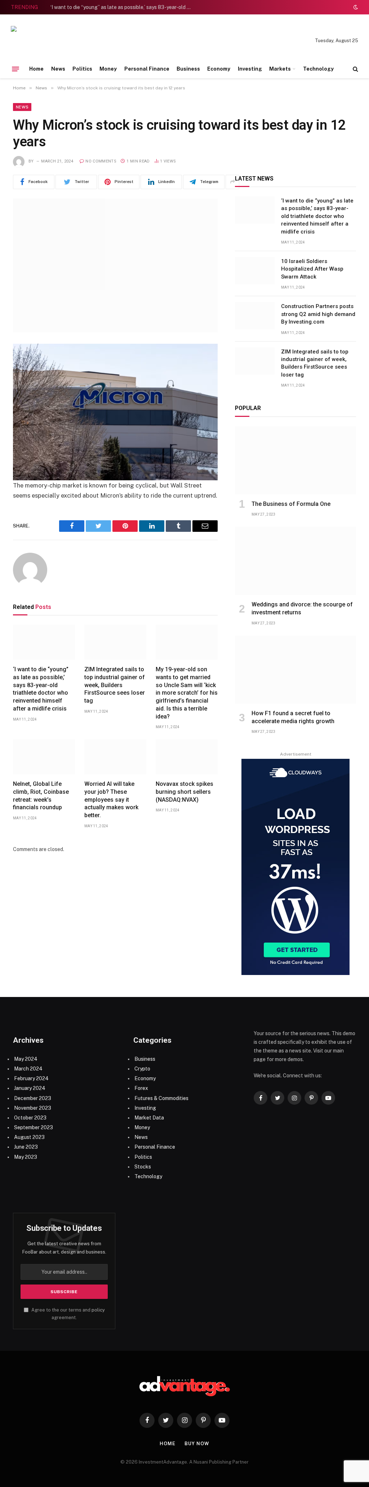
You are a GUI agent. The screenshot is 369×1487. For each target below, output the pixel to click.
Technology (318, 69)
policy (98, 1310)
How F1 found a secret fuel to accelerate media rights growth (293, 717)
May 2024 (25, 1059)
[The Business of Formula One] (295, 460)
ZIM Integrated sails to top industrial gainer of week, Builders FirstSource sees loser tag (114, 685)
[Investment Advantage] (61, 40)
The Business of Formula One (291, 503)
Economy (218, 69)
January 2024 (29, 1088)
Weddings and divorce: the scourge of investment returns (302, 608)
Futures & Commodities (161, 1098)
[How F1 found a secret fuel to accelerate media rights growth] (295, 670)
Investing (250, 69)
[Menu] (15, 69)
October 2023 (30, 1118)
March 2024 (28, 1069)
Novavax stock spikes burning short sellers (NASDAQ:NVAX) (184, 791)
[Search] (354, 69)
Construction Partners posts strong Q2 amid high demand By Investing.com (318, 314)
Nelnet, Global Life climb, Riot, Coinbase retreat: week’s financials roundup (41, 795)
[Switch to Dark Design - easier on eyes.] (355, 7)
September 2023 (33, 1127)
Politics (82, 69)
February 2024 (31, 1078)
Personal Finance (146, 69)
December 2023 (32, 1098)
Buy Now (196, 1443)
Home (36, 69)
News (58, 69)
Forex (141, 1088)
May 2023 (25, 1157)
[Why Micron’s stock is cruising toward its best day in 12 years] (115, 265)
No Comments (100, 161)
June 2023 (26, 1147)
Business (188, 69)
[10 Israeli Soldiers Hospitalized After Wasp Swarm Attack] (255, 270)
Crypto (142, 1069)
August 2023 (29, 1137)
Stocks (142, 1167)
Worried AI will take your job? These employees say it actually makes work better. (111, 799)
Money (108, 69)
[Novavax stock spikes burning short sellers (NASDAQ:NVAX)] (187, 756)
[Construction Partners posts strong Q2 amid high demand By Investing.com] (255, 315)
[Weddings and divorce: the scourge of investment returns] (295, 561)
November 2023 (32, 1108)
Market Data (149, 1118)
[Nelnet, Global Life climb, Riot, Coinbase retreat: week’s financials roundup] (44, 756)
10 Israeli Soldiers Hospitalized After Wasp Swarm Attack (312, 269)
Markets (280, 69)
